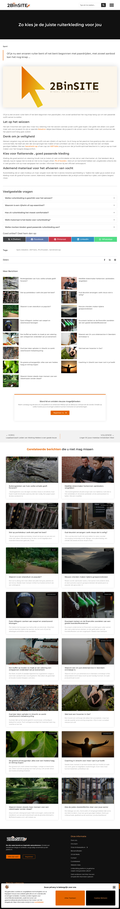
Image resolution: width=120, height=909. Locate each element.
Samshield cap (31, 146)
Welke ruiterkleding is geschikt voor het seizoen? (60, 198)
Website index (76, 865)
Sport (5, 46)
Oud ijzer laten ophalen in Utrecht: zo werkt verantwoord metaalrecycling (27, 715)
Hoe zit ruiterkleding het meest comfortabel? (60, 212)
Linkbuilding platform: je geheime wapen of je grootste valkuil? (82, 870)
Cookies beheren (100, 898)
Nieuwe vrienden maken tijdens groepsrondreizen (86, 577)
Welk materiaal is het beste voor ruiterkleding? (60, 220)
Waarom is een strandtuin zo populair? (35, 306)
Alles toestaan (70, 898)
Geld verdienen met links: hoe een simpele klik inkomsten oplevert (82, 875)
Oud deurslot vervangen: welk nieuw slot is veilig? (86, 532)
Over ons (74, 840)
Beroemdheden (76, 851)
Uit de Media (75, 854)
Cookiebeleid (75, 861)
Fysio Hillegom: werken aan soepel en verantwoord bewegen (30, 622)
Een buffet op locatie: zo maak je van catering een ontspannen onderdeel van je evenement (30, 669)
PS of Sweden (61, 161)
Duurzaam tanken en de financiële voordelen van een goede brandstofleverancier (88, 622)
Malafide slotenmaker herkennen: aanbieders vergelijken (84, 487)
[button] (114, 887)
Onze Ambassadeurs (78, 847)
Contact (74, 858)
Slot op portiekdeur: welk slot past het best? (37, 292)
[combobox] (90, 5)
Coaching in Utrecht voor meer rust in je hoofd (97, 362)
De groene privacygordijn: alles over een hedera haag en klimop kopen (31, 762)
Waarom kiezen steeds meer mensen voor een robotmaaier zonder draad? (29, 808)
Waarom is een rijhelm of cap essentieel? (60, 205)
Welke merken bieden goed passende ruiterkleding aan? (60, 227)
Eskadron (42, 129)
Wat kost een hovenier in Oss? (90, 348)
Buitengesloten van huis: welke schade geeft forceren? (28, 487)
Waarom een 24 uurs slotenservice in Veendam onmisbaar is (85, 669)
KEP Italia (54, 146)
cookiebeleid (38, 902)
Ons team (74, 844)
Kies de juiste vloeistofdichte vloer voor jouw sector (86, 807)
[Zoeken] (103, 5)
